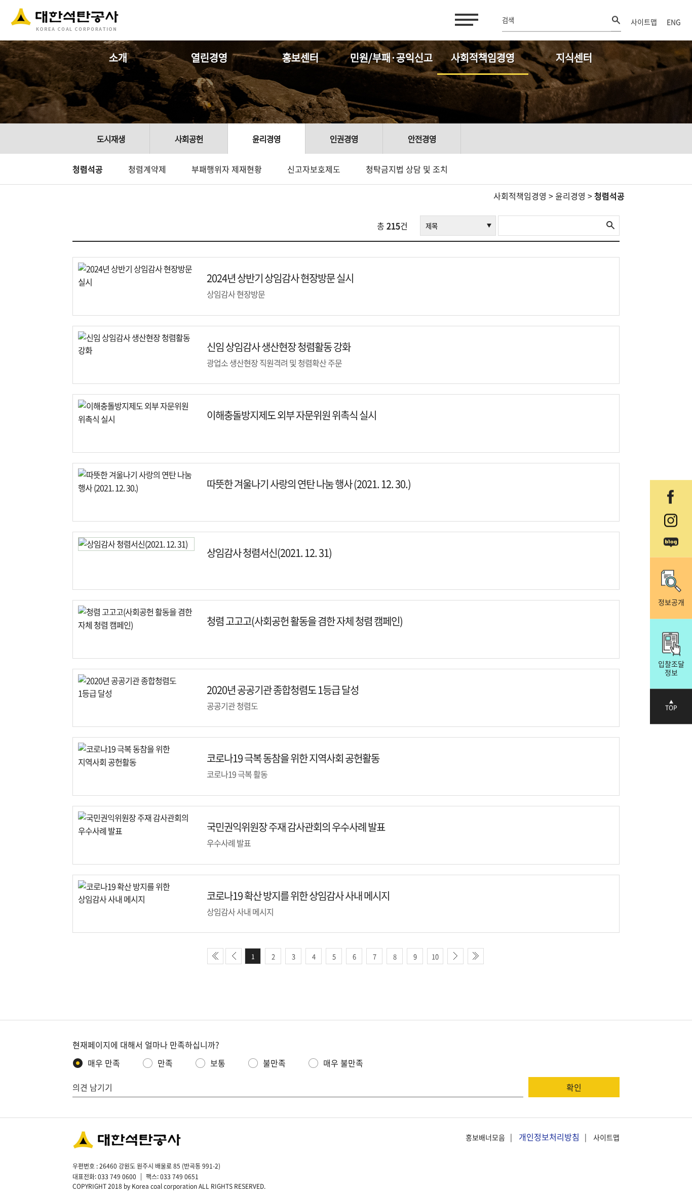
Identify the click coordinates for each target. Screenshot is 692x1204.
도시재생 (111, 139)
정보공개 (671, 602)
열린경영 (209, 57)
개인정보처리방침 (549, 1137)
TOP (671, 707)
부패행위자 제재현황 (226, 169)
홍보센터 (300, 57)
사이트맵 (644, 22)
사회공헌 (189, 139)
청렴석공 (87, 169)
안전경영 (422, 139)
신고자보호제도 (313, 169)
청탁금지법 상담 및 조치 (407, 169)
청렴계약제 (147, 169)
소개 (118, 57)
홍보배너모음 (485, 1137)
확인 (574, 1087)
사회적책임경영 (483, 57)
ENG (674, 22)
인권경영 (344, 139)
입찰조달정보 (671, 667)
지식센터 (574, 57)
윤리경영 (266, 139)
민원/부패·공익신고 (391, 57)
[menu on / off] (464, 19)
